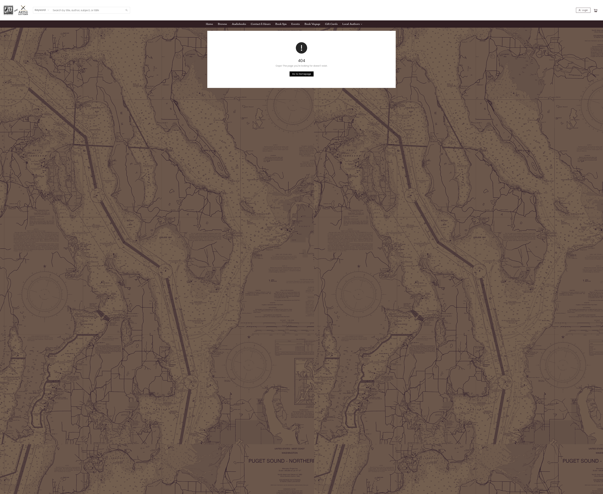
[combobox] (42, 10)
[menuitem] (209, 24)
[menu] (301, 24)
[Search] (126, 10)
